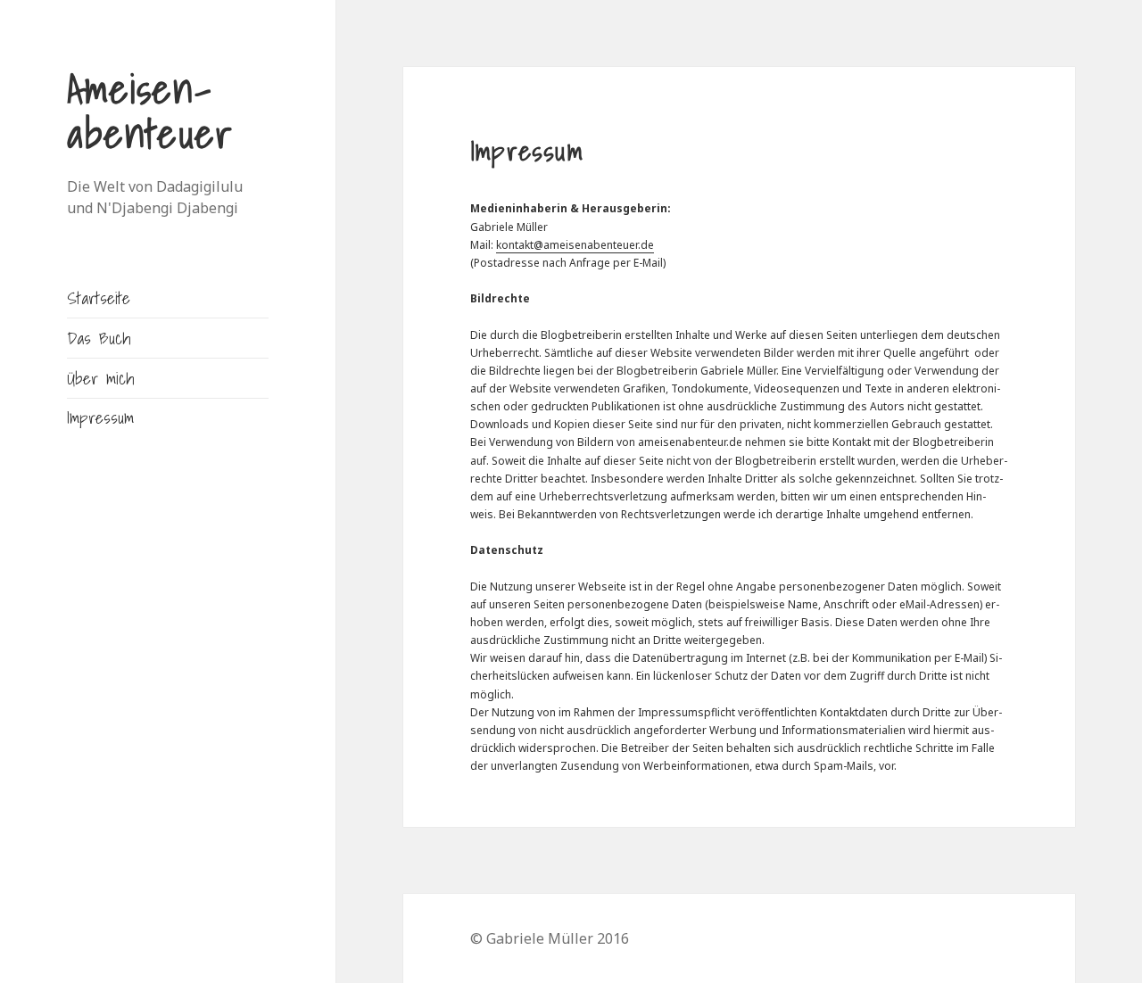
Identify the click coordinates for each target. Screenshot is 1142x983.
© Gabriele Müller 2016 (549, 938)
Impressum (100, 417)
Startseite (98, 297)
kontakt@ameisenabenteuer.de (575, 244)
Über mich (100, 378)
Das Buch (98, 337)
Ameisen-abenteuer (150, 110)
